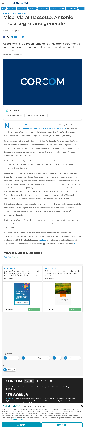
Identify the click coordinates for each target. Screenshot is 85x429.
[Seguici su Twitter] (42, 381)
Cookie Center (10, 389)
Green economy (37, 8)
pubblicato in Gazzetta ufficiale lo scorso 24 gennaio (45, 128)
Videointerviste (66, 8)
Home (5, 31)
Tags (19, 387)
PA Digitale (26, 8)
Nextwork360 (11, 398)
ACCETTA (21, 425)
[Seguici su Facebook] (46, 381)
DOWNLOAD (33, 309)
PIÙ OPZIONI (62, 425)
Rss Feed (26, 387)
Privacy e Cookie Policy (38, 387)
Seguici (27, 381)
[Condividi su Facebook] (4, 36)
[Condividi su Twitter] (8, 36)
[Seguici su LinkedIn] (37, 381)
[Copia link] (19, 36)
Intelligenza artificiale (52, 8)
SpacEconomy (16, 8)
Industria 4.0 (6, 8)
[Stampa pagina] (23, 36)
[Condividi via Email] (15, 36)
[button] (6, 3)
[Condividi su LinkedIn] (11, 36)
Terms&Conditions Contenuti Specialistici (61, 387)
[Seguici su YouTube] (51, 381)
